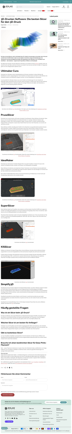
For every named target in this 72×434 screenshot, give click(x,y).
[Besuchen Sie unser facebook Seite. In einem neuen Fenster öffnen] (5, 418)
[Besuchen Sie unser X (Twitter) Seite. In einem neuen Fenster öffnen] (10, 418)
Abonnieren (63, 402)
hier (14, 109)
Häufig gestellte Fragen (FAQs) (48, 419)
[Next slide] (51, 1)
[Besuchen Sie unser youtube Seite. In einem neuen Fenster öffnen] (12, 418)
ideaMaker (41, 362)
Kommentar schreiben (8, 394)
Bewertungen (46, 416)
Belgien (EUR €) (55, 6)
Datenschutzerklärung (34, 418)
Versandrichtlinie (46, 422)
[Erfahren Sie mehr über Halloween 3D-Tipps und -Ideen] (53, 45)
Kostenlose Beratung (8, 1)
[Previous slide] (19, 1)
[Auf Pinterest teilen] (9, 367)
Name (2, 377)
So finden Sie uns (33, 413)
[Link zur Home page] (10, 408)
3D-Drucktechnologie (10, 16)
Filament (37, 63)
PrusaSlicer (36, 362)
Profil (57, 415)
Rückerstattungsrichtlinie (48, 424)
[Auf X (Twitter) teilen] (11, 367)
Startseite (3, 16)
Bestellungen (59, 412)
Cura (32, 362)
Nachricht (3, 382)
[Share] (5, 367)
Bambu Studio (4, 363)
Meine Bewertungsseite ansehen (61, 420)
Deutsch (48, 6)
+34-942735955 (65, 1)
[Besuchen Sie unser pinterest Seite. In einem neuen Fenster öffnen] (14, 418)
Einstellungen (59, 417)
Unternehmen (32, 411)
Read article (60, 29)
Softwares (4, 27)
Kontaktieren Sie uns (47, 413)
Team (30, 416)
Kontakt (15, 1)
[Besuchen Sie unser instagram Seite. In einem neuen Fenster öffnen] (7, 418)
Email (26, 377)
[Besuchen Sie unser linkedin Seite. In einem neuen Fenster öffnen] (16, 418)
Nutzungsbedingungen (34, 420)
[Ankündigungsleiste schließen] (70, 1)
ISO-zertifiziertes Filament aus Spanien (23, 363)
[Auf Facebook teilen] (7, 367)
